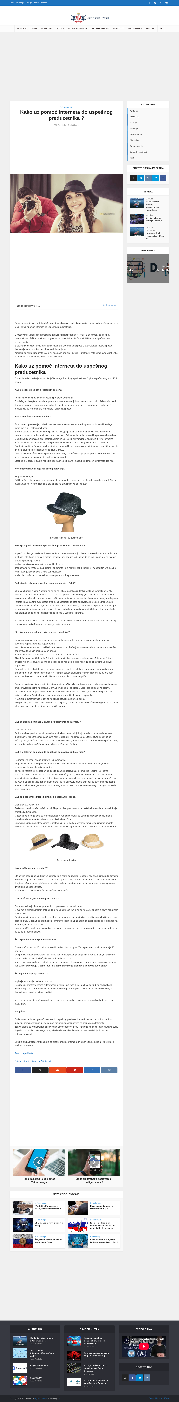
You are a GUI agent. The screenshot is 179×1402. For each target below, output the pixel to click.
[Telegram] (140, 178)
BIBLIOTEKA (118, 28)
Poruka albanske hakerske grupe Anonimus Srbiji (96, 1354)
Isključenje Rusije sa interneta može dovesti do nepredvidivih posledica (102, 1225)
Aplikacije (20, 3)
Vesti (12, 3)
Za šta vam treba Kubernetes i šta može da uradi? (42, 1353)
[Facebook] (163, 178)
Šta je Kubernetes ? (39, 1365)
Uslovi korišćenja (162, 1398)
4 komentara (89, 1347)
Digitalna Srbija (40, 1398)
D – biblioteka (148, 270)
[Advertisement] (89, 66)
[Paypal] (155, 178)
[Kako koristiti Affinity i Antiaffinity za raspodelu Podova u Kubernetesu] (138, 203)
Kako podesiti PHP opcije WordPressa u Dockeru (96, 1381)
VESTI (34, 28)
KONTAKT (151, 28)
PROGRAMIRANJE (100, 28)
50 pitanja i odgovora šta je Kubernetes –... (41, 1339)
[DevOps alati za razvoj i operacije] (138, 219)
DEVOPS (60, 28)
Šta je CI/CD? (36, 1378)
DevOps (29, 3)
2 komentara (89, 1374)
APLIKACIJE (46, 28)
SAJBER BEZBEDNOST (78, 28)
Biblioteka (148, 266)
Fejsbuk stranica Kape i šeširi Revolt (33, 1061)
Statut (36, 3)
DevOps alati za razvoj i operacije (154, 219)
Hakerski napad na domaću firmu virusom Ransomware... (94, 1341)
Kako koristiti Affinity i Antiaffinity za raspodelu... (152, 206)
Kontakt (44, 3)
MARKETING (134, 28)
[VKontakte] (148, 178)
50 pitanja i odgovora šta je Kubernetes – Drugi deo (155, 234)
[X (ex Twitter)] (133, 178)
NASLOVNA (22, 28)
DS (59, 1398)
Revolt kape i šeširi (24, 1053)
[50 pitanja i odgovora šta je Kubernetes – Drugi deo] (138, 231)
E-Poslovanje (66, 107)
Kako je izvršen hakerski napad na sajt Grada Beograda (95, 1368)
